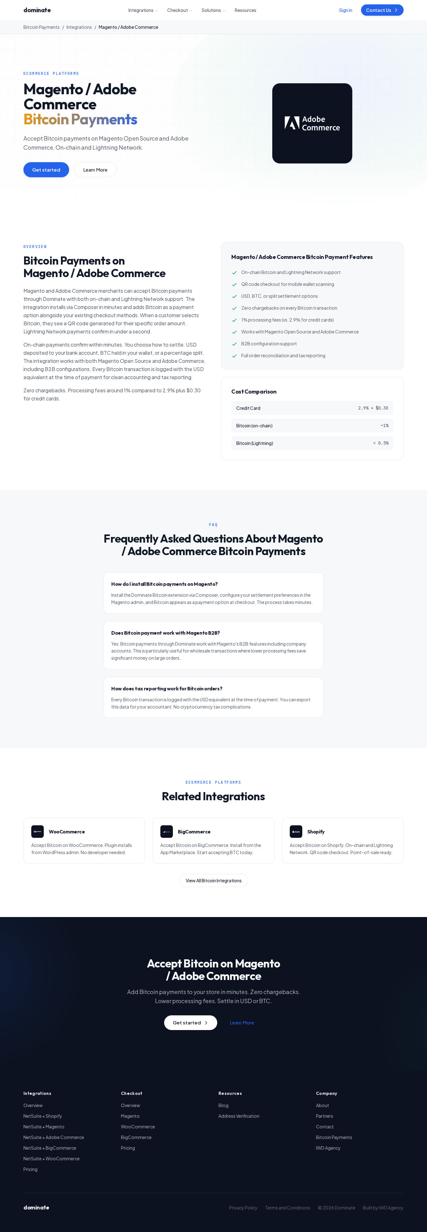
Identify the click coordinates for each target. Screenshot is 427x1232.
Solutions (211, 10)
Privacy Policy (243, 1207)
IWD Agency (328, 1148)
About (322, 1105)
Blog (224, 1105)
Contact (325, 1126)
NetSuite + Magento (43, 1126)
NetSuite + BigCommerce (49, 1148)
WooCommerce (138, 1126)
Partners (324, 1116)
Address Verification (239, 1116)
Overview (33, 1105)
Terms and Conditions (287, 1207)
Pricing (30, 1169)
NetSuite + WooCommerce (51, 1158)
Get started (46, 170)
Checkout (177, 10)
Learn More (95, 170)
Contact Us (378, 10)
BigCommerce (136, 1137)
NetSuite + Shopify (42, 1116)
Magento (130, 1116)
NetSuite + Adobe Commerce (53, 1137)
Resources (245, 10)
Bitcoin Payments (41, 27)
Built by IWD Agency (383, 1207)
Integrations (140, 10)
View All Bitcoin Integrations (214, 880)
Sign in (345, 10)
